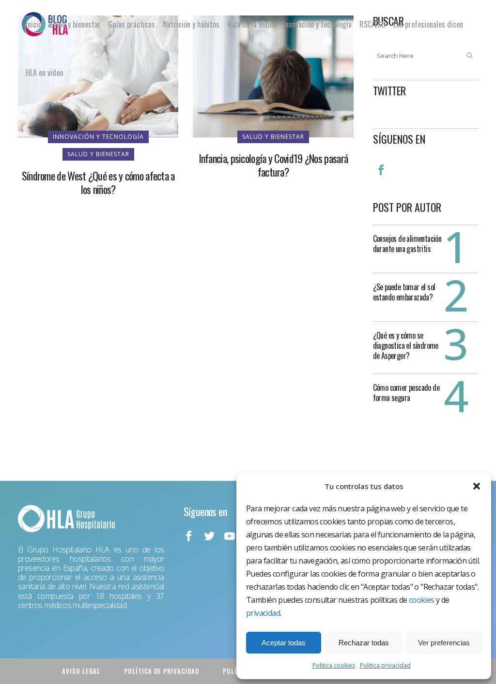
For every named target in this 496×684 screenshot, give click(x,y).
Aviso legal (81, 671)
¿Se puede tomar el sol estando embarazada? (404, 292)
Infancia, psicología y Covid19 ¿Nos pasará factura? (273, 164)
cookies (421, 600)
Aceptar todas (284, 643)
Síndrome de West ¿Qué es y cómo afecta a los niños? (98, 182)
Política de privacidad (161, 671)
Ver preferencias (444, 643)
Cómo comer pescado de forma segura (406, 392)
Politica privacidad (385, 665)
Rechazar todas (364, 643)
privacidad (263, 613)
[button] (476, 486)
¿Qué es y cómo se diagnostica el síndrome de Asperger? (405, 345)
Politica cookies (333, 665)
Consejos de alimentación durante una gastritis (407, 243)
